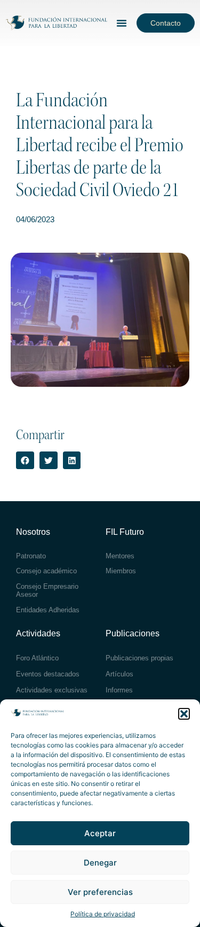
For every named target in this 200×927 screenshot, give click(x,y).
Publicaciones (132, 633)
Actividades (38, 633)
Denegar (100, 863)
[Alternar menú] (121, 23)
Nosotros (33, 531)
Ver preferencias (100, 892)
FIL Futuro (125, 531)
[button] (184, 713)
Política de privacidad (102, 914)
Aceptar (100, 833)
